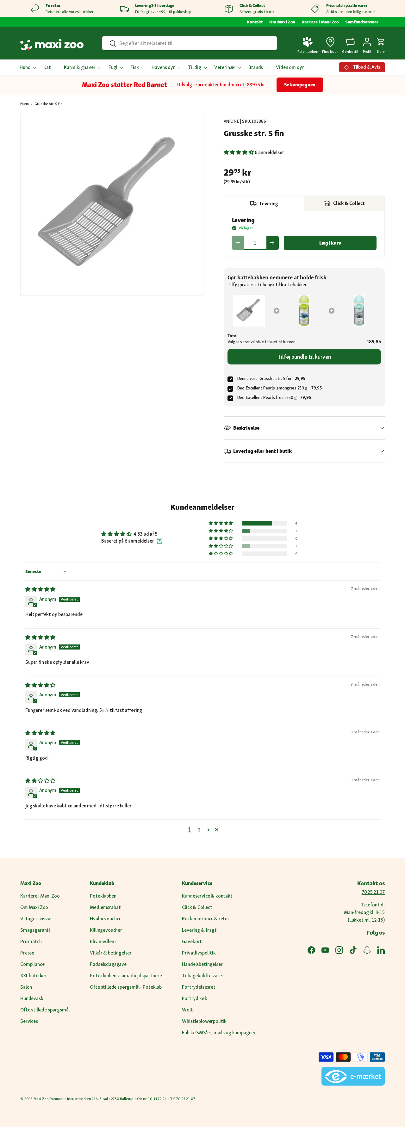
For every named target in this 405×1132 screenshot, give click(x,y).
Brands (255, 67)
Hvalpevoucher (105, 918)
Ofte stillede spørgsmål (45, 1009)
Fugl (113, 67)
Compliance (32, 964)
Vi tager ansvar (36, 918)
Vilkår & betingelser (111, 952)
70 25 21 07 (373, 892)
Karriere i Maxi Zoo (320, 22)
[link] (249, 311)
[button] (381, 44)
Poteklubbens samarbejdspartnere (126, 975)
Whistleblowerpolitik (204, 1021)
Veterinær (225, 67)
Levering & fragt (199, 930)
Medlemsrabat (105, 907)
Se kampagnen (299, 85)
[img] (40, 589)
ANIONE (231, 121)
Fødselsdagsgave (108, 964)
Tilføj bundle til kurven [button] (304, 356)
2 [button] (199, 829)
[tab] (264, 203)
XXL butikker (33, 975)
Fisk (134, 67)
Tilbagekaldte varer (202, 975)
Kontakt (255, 22)
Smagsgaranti (35, 930)
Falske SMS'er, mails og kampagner (219, 1032)
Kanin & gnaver (80, 67)
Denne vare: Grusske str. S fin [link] (264, 378)
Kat (47, 67)
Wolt (187, 1009)
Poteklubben (103, 896)
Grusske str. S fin (48, 104)
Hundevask (31, 998)
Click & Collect (197, 907)
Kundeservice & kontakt (207, 896)
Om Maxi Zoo (282, 22)
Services (29, 1021)
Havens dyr (163, 67)
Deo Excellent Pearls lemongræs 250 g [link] (272, 388)
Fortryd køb (194, 998)
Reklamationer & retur (205, 918)
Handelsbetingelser (202, 964)
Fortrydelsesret (198, 987)
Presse (27, 952)
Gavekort (192, 941)
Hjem (24, 104)
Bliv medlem (102, 941)
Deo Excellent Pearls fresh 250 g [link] (267, 397)
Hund (25, 67)
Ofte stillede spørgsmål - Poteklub (126, 987)
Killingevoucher (106, 930)
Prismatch (31, 941)
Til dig (194, 67)
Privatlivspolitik (198, 952)
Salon (26, 987)
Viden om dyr (290, 67)
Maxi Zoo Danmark (49, 1098)
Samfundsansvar (361, 22)
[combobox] (189, 43)
